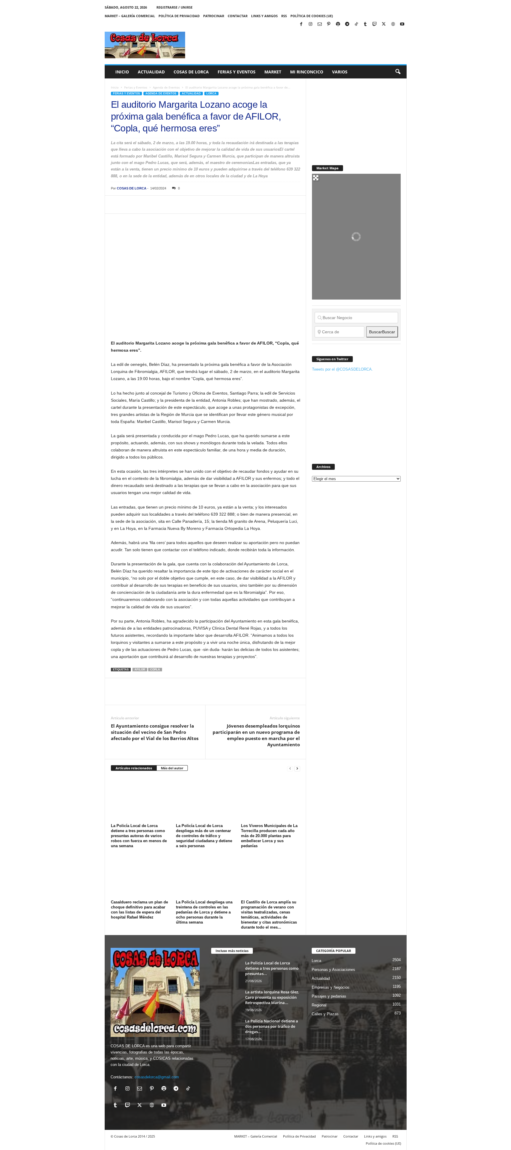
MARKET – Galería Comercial (130, 16)
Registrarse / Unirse (174, 7)
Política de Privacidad (179, 16)
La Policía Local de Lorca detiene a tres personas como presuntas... (272, 968)
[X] (383, 24)
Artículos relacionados (134, 768)
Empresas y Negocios (331, 987)
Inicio (122, 72)
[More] (226, 204)
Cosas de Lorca (191, 72)
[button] (397, 71)
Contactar (238, 16)
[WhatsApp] (158, 204)
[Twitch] (374, 24)
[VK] (212, 204)
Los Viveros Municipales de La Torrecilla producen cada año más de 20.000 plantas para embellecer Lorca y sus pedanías (269, 836)
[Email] (198, 204)
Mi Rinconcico (306, 72)
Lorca (211, 93)
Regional (319, 1005)
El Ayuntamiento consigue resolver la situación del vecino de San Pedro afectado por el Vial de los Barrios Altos (154, 732)
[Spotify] (338, 24)
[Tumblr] (365, 24)
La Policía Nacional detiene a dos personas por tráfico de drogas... (271, 1026)
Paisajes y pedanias (329, 996)
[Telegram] (347, 24)
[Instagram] (310, 24)
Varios (339, 72)
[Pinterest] (328, 24)
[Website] (393, 24)
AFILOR (140, 669)
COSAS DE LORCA (131, 188)
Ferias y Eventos (237, 72)
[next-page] (297, 768)
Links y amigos (264, 16)
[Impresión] (185, 204)
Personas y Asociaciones (333, 969)
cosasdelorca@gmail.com (157, 1077)
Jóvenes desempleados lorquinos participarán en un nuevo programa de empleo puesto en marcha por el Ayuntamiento (256, 735)
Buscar (382, 331)
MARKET (272, 72)
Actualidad (151, 72)
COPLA (155, 669)
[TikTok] (356, 24)
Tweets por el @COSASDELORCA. (342, 369)
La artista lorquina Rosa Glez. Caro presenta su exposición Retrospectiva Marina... (272, 997)
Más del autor (172, 768)
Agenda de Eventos (166, 87)
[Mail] (319, 24)
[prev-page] (290, 768)
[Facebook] (301, 24)
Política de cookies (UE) (311, 16)
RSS (284, 16)
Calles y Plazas (325, 1014)
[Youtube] (402, 24)
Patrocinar (213, 16)
